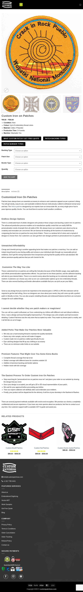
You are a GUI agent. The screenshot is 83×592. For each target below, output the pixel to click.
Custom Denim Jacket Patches (69, 448)
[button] (21, 4)
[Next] (77, 53)
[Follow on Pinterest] (21, 576)
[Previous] (5, 53)
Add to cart (9, 177)
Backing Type (7, 150)
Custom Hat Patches (41, 448)
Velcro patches (16, 206)
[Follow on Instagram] (13, 576)
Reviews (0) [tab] (15, 191)
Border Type (6, 163)
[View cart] (80, 4)
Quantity (5, 169)
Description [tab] (6, 191)
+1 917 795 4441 (10, 481)
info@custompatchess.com (13, 477)
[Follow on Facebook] (6, 576)
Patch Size (6, 156)
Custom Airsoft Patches (14, 448)
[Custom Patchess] (10, 4)
